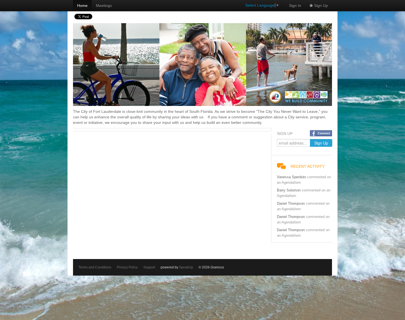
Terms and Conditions (95, 267)
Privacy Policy (127, 267)
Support (149, 267)
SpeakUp (186, 267)
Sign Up (320, 5)
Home (82, 5)
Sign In (295, 5)
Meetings (104, 5)
